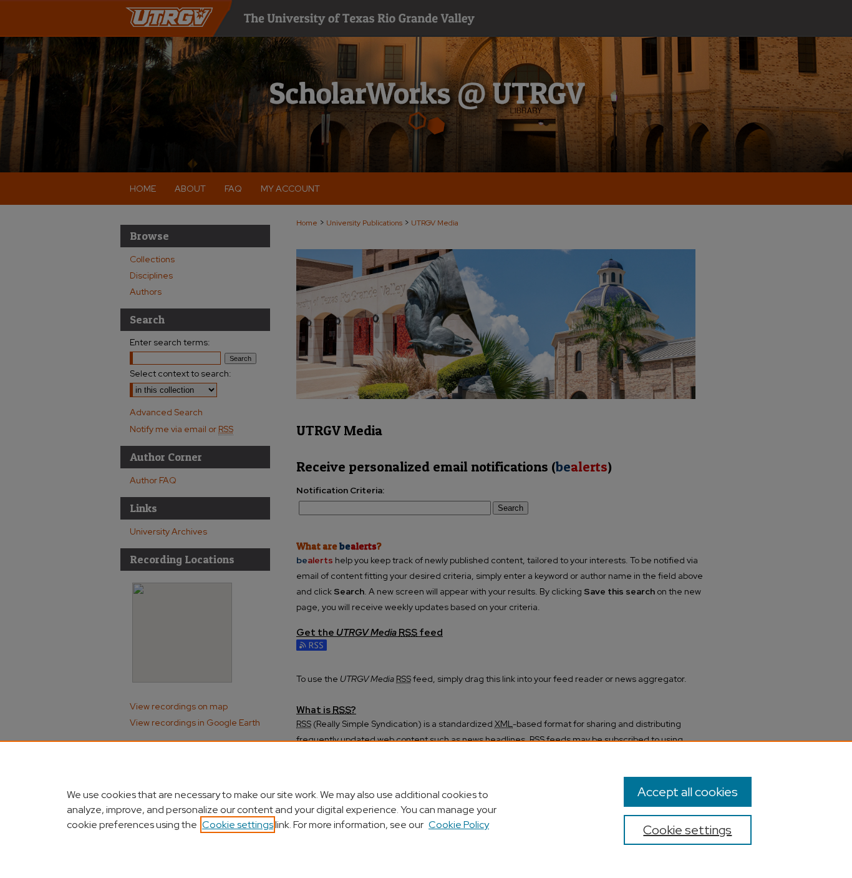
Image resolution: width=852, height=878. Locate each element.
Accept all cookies (687, 792)
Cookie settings (237, 824)
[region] (426, 809)
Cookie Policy (458, 824)
